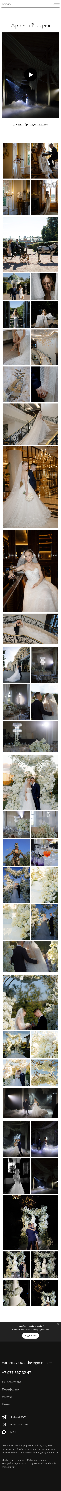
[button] (30, 1336)
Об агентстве (11, 1382)
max (13, 1432)
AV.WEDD (6, 4)
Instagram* (19, 1424)
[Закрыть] (58, 1324)
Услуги (9, 1473)
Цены (8, 1480)
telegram (18, 1416)
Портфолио (10, 1389)
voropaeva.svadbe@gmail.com (27, 1362)
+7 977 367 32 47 (16, 1373)
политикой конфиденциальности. (39, 1452)
